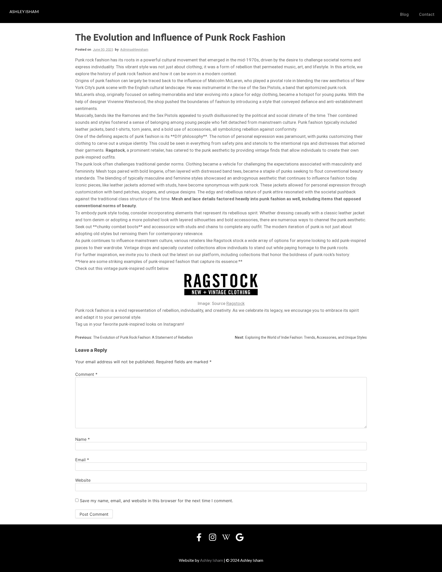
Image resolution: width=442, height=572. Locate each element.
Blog (404, 14)
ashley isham (24, 11)
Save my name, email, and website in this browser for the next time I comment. (156, 501)
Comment (86, 374)
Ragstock (235, 303)
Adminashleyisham (134, 49)
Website (83, 480)
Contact (426, 14)
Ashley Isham (211, 560)
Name (82, 439)
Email (82, 460)
